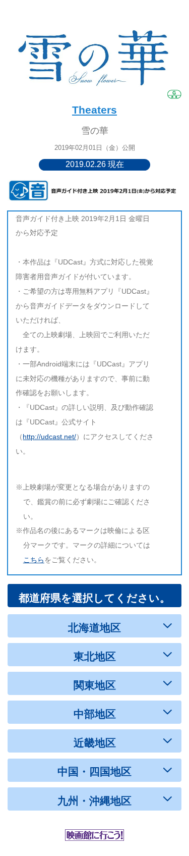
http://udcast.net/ (49, 437)
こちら (33, 560)
